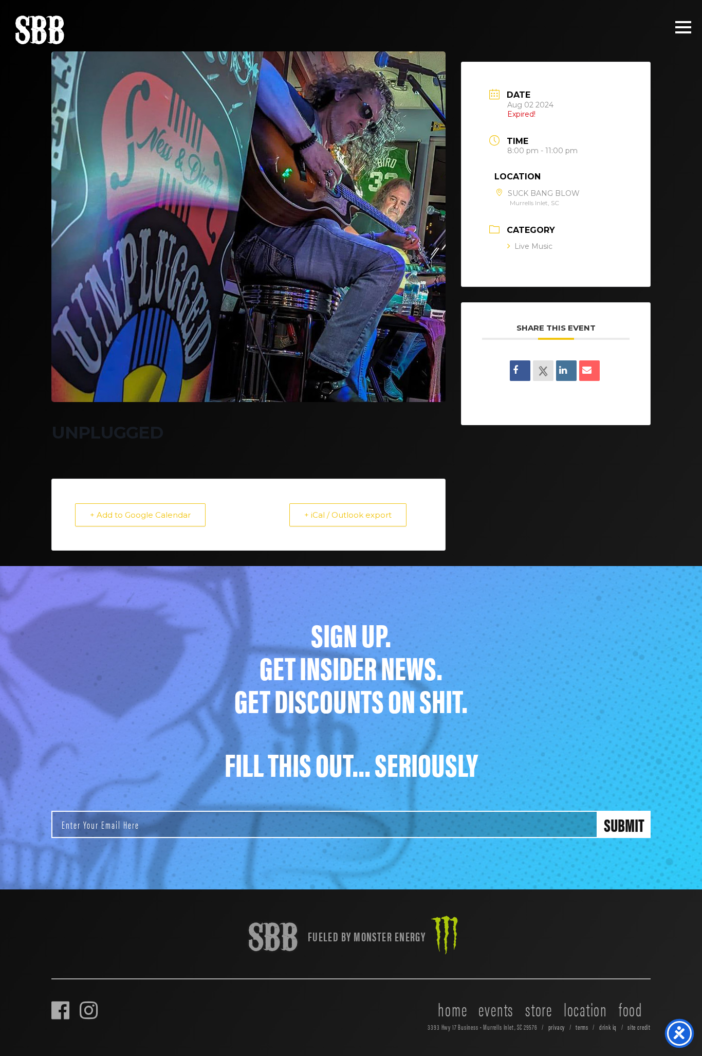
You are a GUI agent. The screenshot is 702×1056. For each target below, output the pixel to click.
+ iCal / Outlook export (348, 515)
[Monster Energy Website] (444, 936)
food (630, 1009)
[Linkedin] (566, 371)
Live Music (533, 246)
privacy (556, 1027)
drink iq (608, 1027)
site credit (639, 1027)
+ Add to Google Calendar (140, 515)
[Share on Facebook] (520, 371)
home (452, 1009)
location (585, 1009)
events (496, 1009)
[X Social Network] (543, 371)
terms (582, 1027)
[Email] (589, 371)
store (538, 1009)
